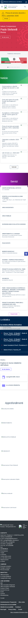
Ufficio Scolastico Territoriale (7, 586)
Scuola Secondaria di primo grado (11, 329)
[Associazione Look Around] (14, 512)
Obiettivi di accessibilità (6, 607)
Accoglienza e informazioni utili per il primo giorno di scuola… (10, 114)
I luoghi (2, 552)
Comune (2, 593)
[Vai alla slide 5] (14, 67)
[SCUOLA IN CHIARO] (14, 413)
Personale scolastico (5, 566)
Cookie (20, 609)
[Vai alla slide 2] (9, 67)
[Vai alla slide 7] (17, 67)
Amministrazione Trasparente (8, 602)
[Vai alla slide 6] (15, 67)
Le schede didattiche (5, 576)
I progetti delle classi (5, 578)
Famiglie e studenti (5, 568)
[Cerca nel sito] (25, 7)
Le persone (3, 554)
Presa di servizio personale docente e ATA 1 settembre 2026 (10, 127)
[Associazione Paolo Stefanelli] (14, 470)
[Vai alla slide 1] (7, 67)
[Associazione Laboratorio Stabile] (14, 484)
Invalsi (2, 591)
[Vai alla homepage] (5, 6)
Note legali (3, 609)
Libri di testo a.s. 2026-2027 (10, 153)
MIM (1, 583)
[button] (26, 254)
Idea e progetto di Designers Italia (19, 612)
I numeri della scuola (5, 556)
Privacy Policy (12, 609)
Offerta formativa (4, 574)
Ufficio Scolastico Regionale (7, 584)
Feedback (18, 607)
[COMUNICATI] (14, 456)
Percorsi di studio (4, 569)
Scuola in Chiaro (4, 588)
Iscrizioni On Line (4, 590)
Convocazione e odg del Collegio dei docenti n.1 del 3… (10, 88)
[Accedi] (26, 2)
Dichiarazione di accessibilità (8, 604)
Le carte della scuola (5, 558)
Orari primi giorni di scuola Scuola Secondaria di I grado (10, 101)
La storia (2, 561)
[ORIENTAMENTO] (14, 428)
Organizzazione (4, 559)
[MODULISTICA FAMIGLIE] (14, 442)
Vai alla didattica (6, 369)
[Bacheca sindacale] (14, 498)
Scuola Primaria (7, 327)
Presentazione (4, 551)
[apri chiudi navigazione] (2, 7)
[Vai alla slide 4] (12, 67)
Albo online (22, 602)
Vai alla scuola (5, 37)
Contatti (2, 598)
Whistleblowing (4, 595)
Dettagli (6, 18)
